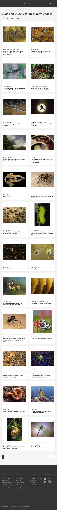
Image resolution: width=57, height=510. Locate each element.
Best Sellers (5, 480)
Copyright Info (20, 489)
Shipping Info (19, 484)
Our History (33, 482)
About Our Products (35, 478)
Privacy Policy (19, 488)
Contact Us (19, 480)
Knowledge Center (7, 482)
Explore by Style (6, 484)
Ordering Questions (21, 482)
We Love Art (33, 480)
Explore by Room (6, 488)
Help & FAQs (19, 478)
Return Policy (19, 486)
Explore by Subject (7, 486)
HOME (2, 9)
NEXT (51, 456)
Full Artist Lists (6, 478)
